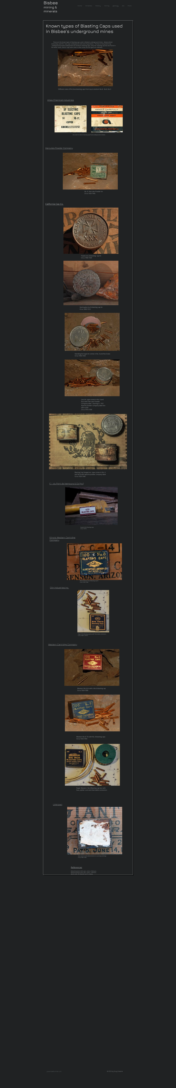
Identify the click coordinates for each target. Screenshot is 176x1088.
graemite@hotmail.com (54, 1071)
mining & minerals (50, 9)
